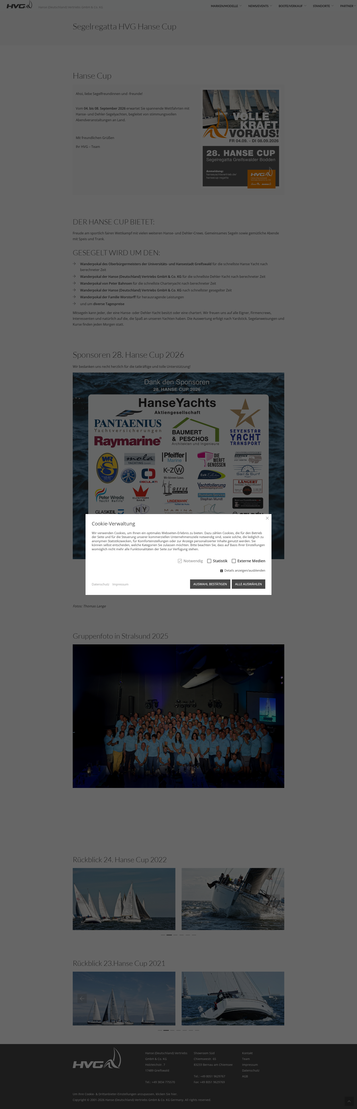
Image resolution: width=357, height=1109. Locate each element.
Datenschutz (100, 584)
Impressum (120, 584)
